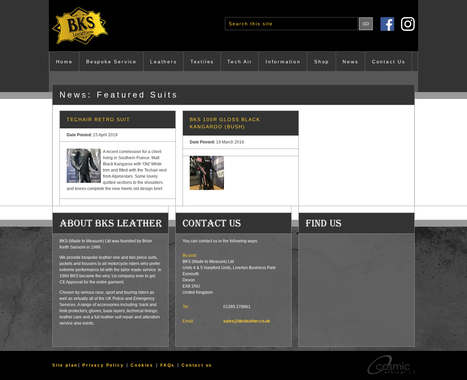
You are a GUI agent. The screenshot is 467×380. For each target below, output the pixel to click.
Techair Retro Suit (98, 119)
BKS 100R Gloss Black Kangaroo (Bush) (225, 123)
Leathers (163, 61)
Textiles (202, 61)
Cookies (142, 365)
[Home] (95, 26)
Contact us (197, 365)
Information (283, 61)
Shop (321, 61)
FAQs (167, 365)
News (350, 61)
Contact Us (388, 61)
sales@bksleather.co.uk (246, 321)
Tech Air (239, 61)
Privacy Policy (103, 365)
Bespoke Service (111, 61)
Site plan (65, 365)
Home (64, 61)
